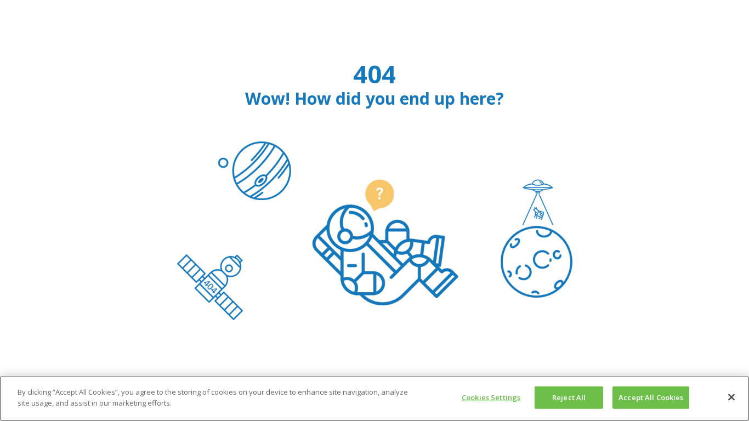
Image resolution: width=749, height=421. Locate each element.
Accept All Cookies (651, 397)
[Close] (731, 397)
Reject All (569, 397)
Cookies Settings (491, 397)
